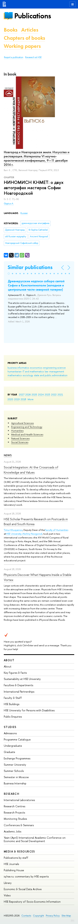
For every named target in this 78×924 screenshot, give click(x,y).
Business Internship (15, 783)
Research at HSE (33, 57)
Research (11, 794)
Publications (32, 16)
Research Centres (14, 806)
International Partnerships (19, 691)
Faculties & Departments (18, 685)
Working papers (22, 46)
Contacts (26, 915)
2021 (60, 394)
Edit (72, 920)
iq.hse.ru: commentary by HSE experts (26, 876)
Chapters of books (24, 38)
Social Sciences (19, 442)
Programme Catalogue (17, 739)
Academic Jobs (12, 831)
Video (7, 895)
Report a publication (13, 57)
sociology (28, 375)
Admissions (10, 733)
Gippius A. (9, 203)
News (8, 455)
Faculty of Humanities (56, 530)
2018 (23, 399)
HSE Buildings (11, 704)
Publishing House (14, 870)
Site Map (66, 915)
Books (10, 29)
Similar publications (30, 267)
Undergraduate (13, 745)
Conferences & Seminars (19, 825)
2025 (34, 394)
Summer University (15, 764)
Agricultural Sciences (22, 423)
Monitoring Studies (15, 819)
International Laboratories (19, 800)
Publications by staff (16, 857)
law (46, 371)
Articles (29, 29)
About (9, 660)
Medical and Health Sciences (27, 434)
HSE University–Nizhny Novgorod (24, 533)
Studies (10, 727)
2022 (54, 394)
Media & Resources (19, 851)
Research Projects (14, 812)
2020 (10, 399)
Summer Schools (14, 771)
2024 (41, 394)
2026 (28, 394)
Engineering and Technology (26, 427)
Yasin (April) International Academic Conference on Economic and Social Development (35, 839)
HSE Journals (11, 864)
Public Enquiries (13, 716)
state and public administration (50, 375)
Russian (24, 213)
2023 (47, 394)
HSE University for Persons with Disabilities (29, 710)
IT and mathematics (33, 371)
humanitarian (15, 371)
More (31, 399)
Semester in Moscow (16, 777)
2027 (21, 394)
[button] (9, 273)
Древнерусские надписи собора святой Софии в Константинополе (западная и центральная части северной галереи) (36, 285)
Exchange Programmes (17, 758)
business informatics (18, 367)
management (56, 371)
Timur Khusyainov (13, 530)
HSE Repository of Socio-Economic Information (32, 901)
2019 (17, 399)
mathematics (15, 375)
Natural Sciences (20, 438)
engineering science (54, 367)
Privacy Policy (53, 915)
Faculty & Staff (13, 698)
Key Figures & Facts (15, 672)
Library (8, 883)
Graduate (9, 752)
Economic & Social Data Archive (23, 889)
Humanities (17, 430)
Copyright (38, 915)
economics (36, 367)
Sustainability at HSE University (22, 679)
